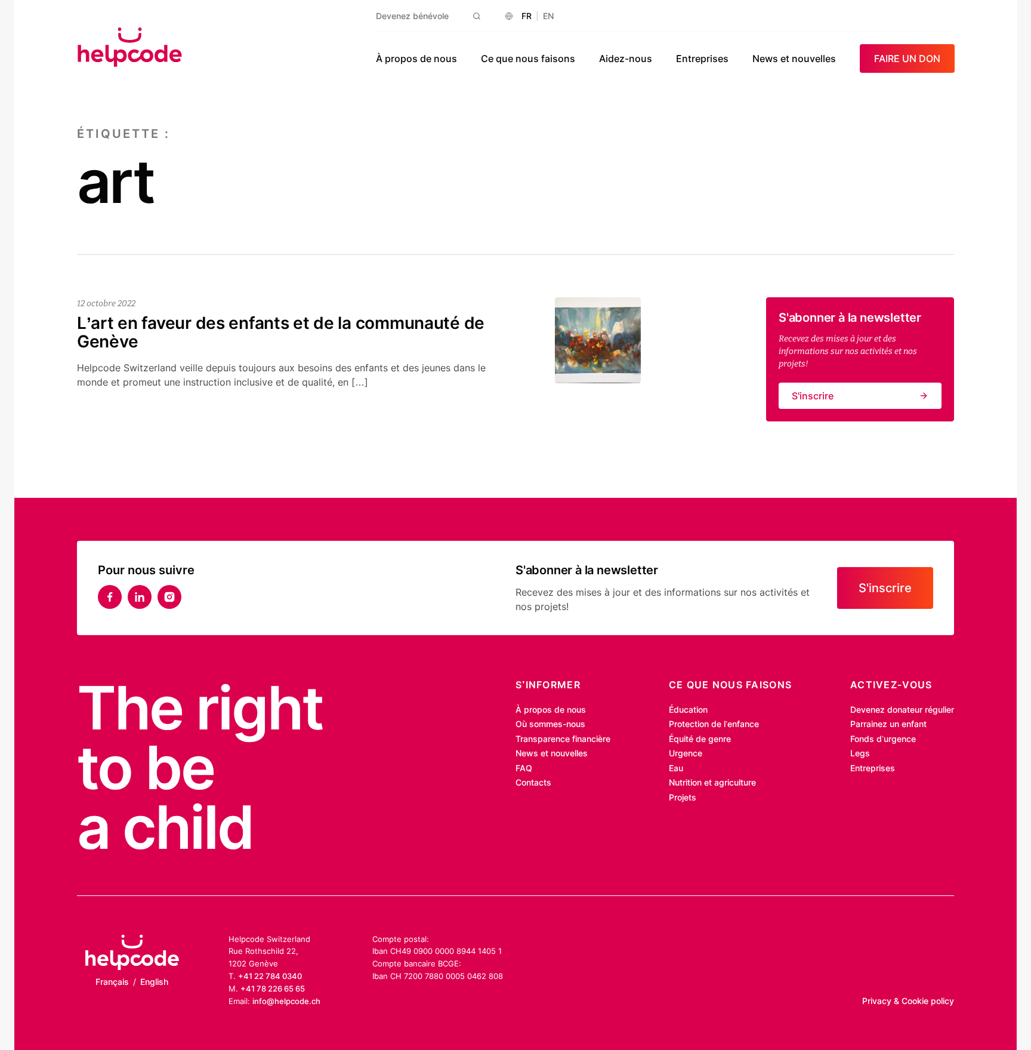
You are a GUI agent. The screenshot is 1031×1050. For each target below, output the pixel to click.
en (548, 16)
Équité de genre (700, 739)
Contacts (533, 782)
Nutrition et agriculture (712, 782)
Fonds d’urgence (883, 739)
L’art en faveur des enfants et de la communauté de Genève (280, 332)
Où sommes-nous (550, 724)
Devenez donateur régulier (902, 709)
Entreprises (702, 58)
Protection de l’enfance (714, 724)
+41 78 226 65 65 (272, 988)
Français (112, 982)
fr (526, 16)
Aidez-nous (625, 58)
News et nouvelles (794, 58)
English (154, 982)
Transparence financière (563, 739)
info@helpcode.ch (286, 1001)
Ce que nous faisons (528, 58)
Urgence (685, 753)
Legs (860, 753)
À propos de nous (416, 58)
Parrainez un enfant (888, 724)
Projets (682, 797)
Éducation (688, 709)
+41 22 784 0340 (270, 976)
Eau (676, 768)
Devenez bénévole (412, 16)
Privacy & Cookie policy (908, 1001)
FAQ (524, 768)
